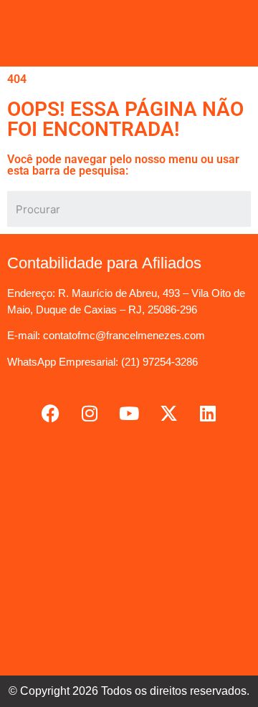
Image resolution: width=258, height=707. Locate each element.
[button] (129, 33)
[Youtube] (129, 413)
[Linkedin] (208, 413)
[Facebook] (50, 413)
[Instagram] (90, 413)
